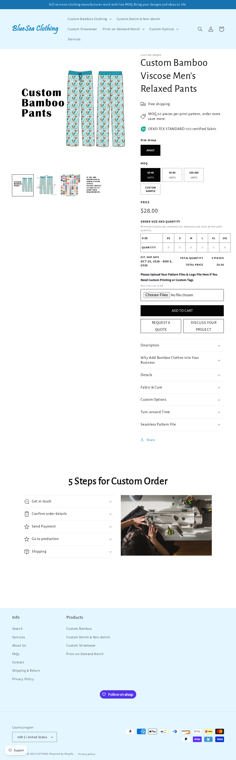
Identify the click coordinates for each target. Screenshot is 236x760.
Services (18, 637)
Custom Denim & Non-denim (88, 637)
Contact (18, 662)
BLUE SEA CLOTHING (35, 753)
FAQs (16, 654)
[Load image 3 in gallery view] (70, 185)
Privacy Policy (23, 679)
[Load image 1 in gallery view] (23, 185)
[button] (89, 19)
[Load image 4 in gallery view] (94, 185)
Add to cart (182, 310)
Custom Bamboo (79, 628)
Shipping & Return (26, 670)
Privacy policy (86, 754)
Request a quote (161, 326)
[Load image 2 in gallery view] (46, 185)
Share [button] (150, 440)
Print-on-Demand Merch (84, 654)
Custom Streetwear (81, 645)
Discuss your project (204, 326)
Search (17, 628)
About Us (19, 645)
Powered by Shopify (61, 753)
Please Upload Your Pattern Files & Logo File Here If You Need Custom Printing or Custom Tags (179, 277)
